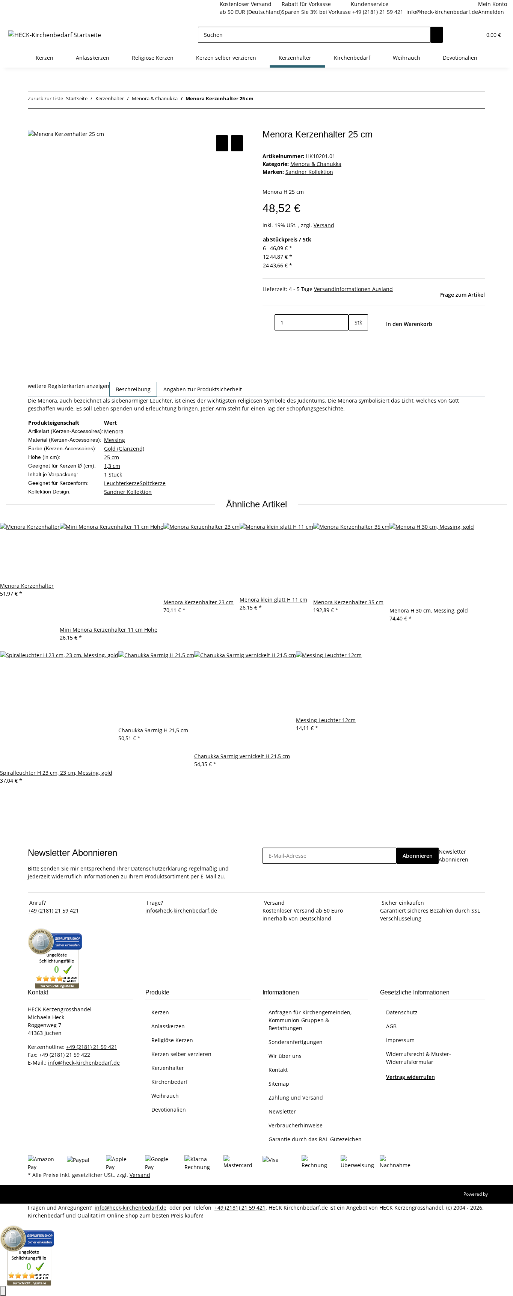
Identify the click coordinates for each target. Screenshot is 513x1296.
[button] (461, 35)
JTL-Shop (498, 1194)
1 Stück (113, 474)
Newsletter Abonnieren (453, 855)
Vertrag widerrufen (410, 1076)
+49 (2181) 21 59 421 (377, 11)
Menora (114, 431)
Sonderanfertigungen (296, 1042)
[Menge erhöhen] (355, 338)
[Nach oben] (3, 1291)
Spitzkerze (153, 483)
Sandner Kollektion (128, 491)
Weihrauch (165, 1095)
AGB (391, 1026)
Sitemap (279, 1083)
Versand (324, 225)
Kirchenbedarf (169, 1081)
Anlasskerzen (168, 1026)
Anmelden (491, 11)
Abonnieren (418, 855)
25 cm (111, 457)
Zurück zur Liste (45, 98)
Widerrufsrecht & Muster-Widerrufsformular (418, 1057)
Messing (114, 440)
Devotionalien (168, 1109)
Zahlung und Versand (296, 1097)
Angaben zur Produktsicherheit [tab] (202, 389)
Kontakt (278, 1069)
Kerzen (160, 1012)
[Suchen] (437, 35)
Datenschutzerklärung (159, 868)
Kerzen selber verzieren (181, 1054)
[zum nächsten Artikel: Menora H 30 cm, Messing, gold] (259, 100)
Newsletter (282, 1111)
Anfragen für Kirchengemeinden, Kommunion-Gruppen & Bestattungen (310, 1020)
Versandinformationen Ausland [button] (353, 289)
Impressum (400, 1040)
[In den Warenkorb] (34, 125)
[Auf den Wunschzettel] (237, 143)
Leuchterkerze (122, 483)
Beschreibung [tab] (133, 389)
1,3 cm (112, 465)
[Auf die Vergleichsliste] (222, 143)
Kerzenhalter (167, 1067)
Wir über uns (285, 1055)
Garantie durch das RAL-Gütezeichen (315, 1139)
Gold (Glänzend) (124, 448)
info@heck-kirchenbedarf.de (442, 11)
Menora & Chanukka (315, 163)
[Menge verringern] (269, 322)
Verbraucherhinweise (296, 1125)
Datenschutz (402, 1012)
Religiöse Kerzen (172, 1040)
